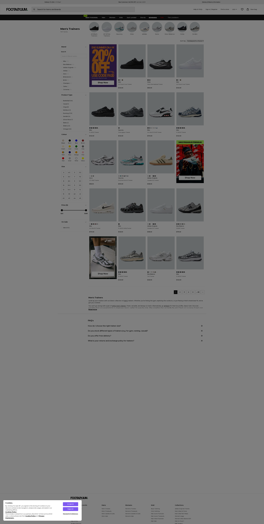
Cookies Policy (10, 512)
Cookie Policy (30, 516)
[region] (42, 510)
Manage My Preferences (70, 513)
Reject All (70, 509)
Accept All (70, 504)
